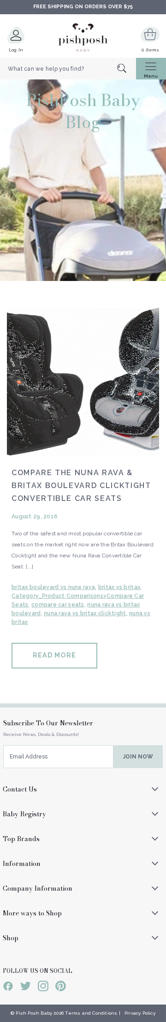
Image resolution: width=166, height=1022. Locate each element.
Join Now (138, 756)
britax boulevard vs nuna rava (53, 587)
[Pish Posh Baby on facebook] (8, 987)
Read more (54, 655)
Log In (16, 49)
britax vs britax (119, 587)
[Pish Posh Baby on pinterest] (60, 987)
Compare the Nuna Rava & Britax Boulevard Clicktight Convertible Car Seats (81, 485)
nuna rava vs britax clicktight (85, 613)
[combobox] (68, 69)
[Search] (126, 69)
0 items (150, 49)
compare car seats (57, 604)
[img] (83, 379)
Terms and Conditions (91, 1013)
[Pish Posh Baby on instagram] (43, 987)
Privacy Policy (140, 1013)
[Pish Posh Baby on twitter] (25, 987)
